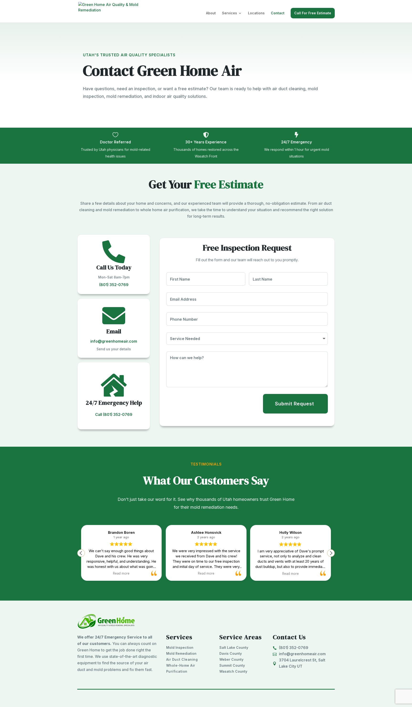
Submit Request (294, 404)
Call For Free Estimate (312, 13)
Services (229, 13)
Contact (277, 13)
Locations (256, 13)
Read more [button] (89, 573)
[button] (331, 553)
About (211, 13)
